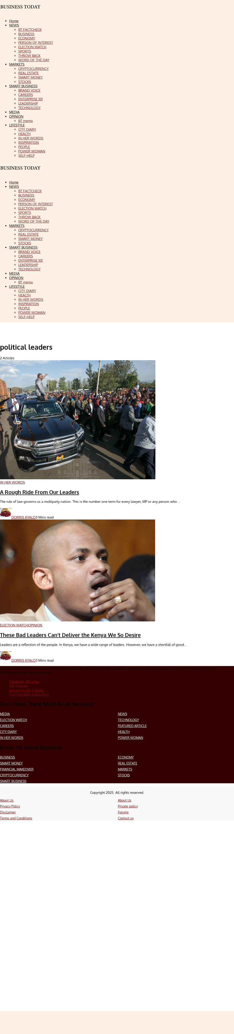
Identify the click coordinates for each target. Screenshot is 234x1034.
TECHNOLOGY (128, 720)
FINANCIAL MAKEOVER (16, 769)
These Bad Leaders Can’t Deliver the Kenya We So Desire (70, 635)
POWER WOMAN (130, 738)
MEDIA (5, 714)
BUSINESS (7, 757)
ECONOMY (126, 757)
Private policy (128, 806)
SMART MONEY (11, 763)
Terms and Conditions (16, 818)
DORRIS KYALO (23, 517)
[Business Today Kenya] (20, 172)
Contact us (126, 818)
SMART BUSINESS (13, 781)
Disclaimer (8, 812)
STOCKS (124, 775)
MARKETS (125, 769)
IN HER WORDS (11, 738)
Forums (123, 812)
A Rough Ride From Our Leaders (39, 492)
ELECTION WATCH (13, 720)
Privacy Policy (10, 806)
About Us (6, 800)
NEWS (122, 714)
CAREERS (7, 726)
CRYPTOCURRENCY (14, 775)
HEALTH (124, 732)
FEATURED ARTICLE (132, 726)
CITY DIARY (8, 732)
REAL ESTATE (127, 763)
